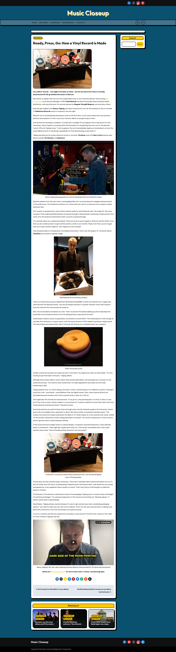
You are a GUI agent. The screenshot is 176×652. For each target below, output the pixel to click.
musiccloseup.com (58, 572)
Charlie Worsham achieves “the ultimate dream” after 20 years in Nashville (73, 625)
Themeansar (66, 649)
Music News (43, 22)
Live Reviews (55, 22)
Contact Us (81, 22)
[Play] (73, 542)
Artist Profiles (41, 616)
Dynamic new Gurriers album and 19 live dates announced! (44, 624)
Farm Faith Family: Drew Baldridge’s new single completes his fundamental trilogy (101, 625)
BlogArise (56, 649)
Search (132, 38)
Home (34, 22)
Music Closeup (88, 13)
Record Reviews (68, 22)
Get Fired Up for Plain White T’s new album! (53, 589)
